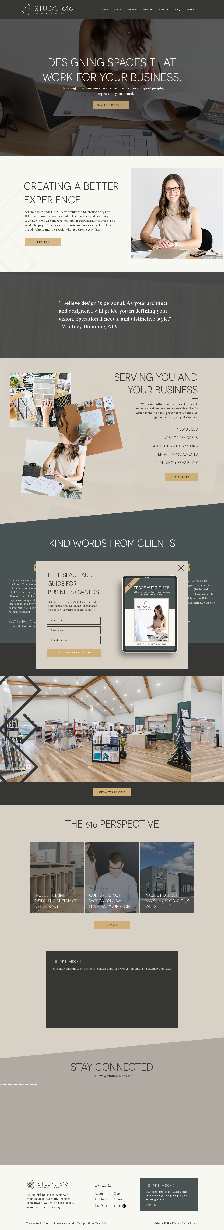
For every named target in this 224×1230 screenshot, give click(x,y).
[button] (181, 568)
